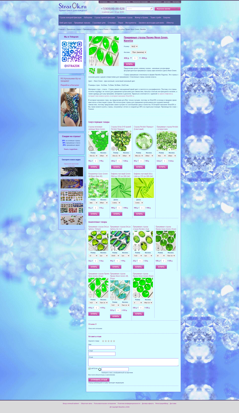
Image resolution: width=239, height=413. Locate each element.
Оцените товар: (93, 341)
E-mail (90, 351)
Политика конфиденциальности (129, 403)
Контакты (176, 2)
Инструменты (130, 22)
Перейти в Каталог (70, 85)
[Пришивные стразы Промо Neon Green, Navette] (104, 51)
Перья (120, 22)
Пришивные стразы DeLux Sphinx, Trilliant (98, 227)
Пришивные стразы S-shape (71, 202)
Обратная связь (86, 403)
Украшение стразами (140, 2)
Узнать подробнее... (71, 149)
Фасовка (127, 52)
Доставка (167, 2)
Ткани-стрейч (155, 17)
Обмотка (170, 22)
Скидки (112, 2)
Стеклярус (112, 22)
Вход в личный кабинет (71, 403)
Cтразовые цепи (98, 22)
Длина (116, 199)
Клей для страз (66, 22)
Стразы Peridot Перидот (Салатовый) (144, 128)
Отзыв (90, 357)
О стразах (103, 2)
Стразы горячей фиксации (104, 17)
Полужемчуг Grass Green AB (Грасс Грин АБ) (98, 175)
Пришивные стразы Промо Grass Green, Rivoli (166, 227)
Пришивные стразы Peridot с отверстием (167, 128)
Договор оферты (148, 403)
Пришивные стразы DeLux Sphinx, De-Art (120, 227)
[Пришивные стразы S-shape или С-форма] (72, 212)
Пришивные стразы (124, 17)
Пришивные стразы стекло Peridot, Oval (141, 227)
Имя (89, 344)
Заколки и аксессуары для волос (151, 22)
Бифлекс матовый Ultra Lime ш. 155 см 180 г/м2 (143, 175)
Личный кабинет (156, 2)
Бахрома (166, 17)
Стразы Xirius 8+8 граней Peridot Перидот (121, 128)
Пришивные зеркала (82, 22)
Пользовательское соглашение (105, 403)
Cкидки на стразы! (71, 136)
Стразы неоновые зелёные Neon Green (96, 128)
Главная (62, 29)
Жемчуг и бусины (141, 17)
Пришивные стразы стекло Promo (95, 29)
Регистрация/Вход (161, 403)
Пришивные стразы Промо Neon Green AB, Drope (119, 276)
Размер (126, 46)
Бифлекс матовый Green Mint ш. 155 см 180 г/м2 (120, 175)
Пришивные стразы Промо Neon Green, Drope (98, 274)
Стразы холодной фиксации (71, 17)
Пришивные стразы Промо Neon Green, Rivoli (143, 274)
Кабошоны (88, 17)
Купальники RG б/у (123, 2)
